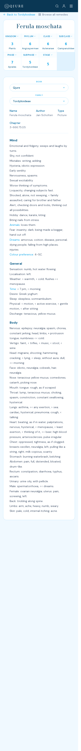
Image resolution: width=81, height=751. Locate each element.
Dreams (15, 240)
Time (13, 289)
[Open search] (57, 6)
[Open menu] (71, 6)
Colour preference (21, 254)
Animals (15, 225)
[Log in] (63, 6)
